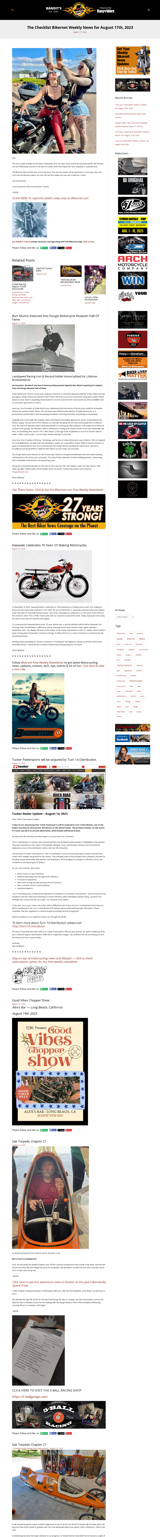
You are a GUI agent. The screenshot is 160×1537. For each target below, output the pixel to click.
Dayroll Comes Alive (44, 269)
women (119, 716)
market (139, 670)
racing (127, 701)
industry (140, 665)
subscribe (121, 711)
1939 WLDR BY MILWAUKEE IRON (70, 281)
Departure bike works (20, 297)
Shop (127, 707)
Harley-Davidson (124, 665)
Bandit (119, 639)
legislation (128, 670)
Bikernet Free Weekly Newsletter (42, 662)
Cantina (139, 644)
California (128, 644)
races (119, 701)
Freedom (127, 660)
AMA (131, 633)
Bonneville (22, 295)
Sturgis (135, 707)
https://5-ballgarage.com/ (30, 1397)
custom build (143, 650)
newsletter (129, 691)
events (138, 654)
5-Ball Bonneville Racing (22, 1448)
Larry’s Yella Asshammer (91, 298)
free (118, 660)
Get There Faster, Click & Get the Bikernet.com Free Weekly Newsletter (57, 490)
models (133, 675)
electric (119, 655)
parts (139, 691)
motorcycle (121, 681)
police (142, 696)
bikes (119, 644)
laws (118, 670)
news (119, 691)
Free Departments (40, 1448)
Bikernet (131, 639)
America (140, 633)
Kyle (18, 300)
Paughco (15, 302)
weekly (138, 712)
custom (131, 649)
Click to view (88, 241)
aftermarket (121, 633)
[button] (148, 10)
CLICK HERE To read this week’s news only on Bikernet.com (50, 198)
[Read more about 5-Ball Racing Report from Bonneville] (22, 273)
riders (137, 701)
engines (128, 655)
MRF (131, 686)
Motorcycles (136, 680)
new (139, 686)
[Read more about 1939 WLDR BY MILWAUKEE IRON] (71, 271)
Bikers (142, 638)
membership (121, 675)
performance (122, 696)
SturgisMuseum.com (20, 472)
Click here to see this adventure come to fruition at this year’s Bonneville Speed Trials (59, 1283)
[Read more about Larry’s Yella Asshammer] (95, 279)
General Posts (17, 292)
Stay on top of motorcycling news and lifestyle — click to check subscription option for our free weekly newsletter (52, 960)
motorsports (121, 686)
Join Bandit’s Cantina (21, 241)
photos (133, 696)
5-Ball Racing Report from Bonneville (19, 286)
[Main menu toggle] (12, 10)
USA (130, 712)
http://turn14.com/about (28, 926)
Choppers (120, 649)
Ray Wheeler (24, 302)
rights (119, 707)
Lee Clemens (26, 300)
